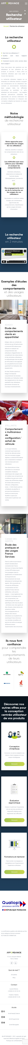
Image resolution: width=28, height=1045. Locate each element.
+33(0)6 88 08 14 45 (14, 997)
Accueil (6, 26)
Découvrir (14, 764)
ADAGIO (9, 325)
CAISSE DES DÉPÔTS (11, 540)
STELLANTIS (11, 425)
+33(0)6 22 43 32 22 (14, 991)
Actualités (14, 974)
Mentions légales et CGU (17, 1038)
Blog (14, 977)
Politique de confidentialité (14, 1040)
